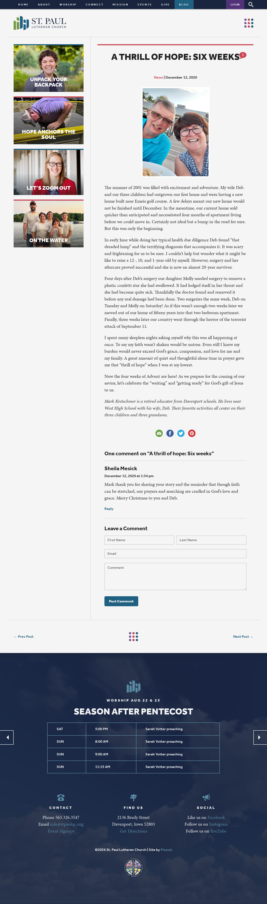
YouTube (218, 831)
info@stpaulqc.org (66, 824)
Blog (184, 4)
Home (23, 4)
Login (235, 4)
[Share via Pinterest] (191, 433)
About (44, 4)
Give (165, 4)
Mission (120, 4)
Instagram (218, 824)
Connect (95, 4)
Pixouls (166, 849)
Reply (109, 508)
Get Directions (133, 831)
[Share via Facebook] (170, 433)
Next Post (241, 636)
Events (145, 4)
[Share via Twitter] (181, 433)
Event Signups (61, 831)
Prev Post (25, 636)
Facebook (216, 817)
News (158, 77)
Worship (68, 4)
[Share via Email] (159, 433)
